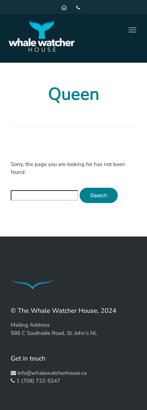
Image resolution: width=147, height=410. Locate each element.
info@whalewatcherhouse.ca (52, 373)
